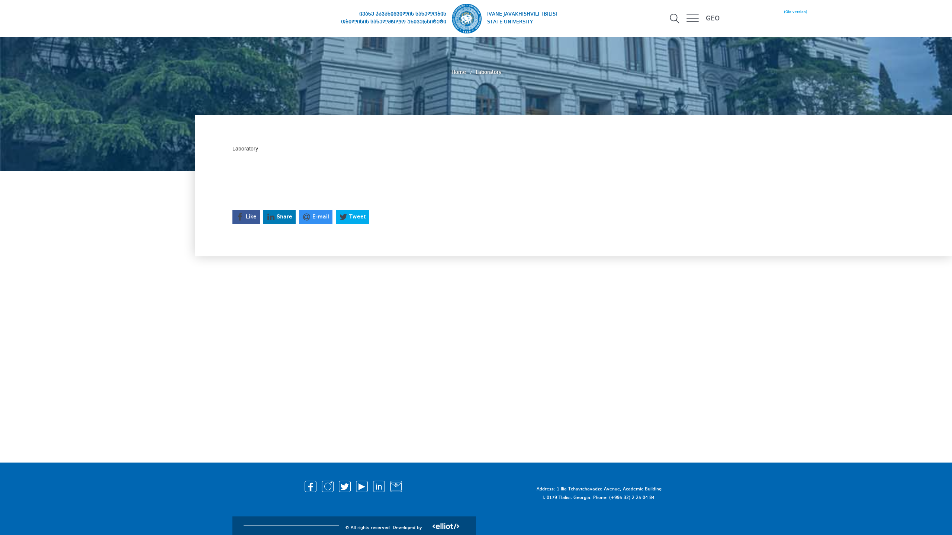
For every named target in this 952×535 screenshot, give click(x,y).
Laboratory (489, 72)
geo (713, 18)
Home (459, 72)
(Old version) (795, 12)
